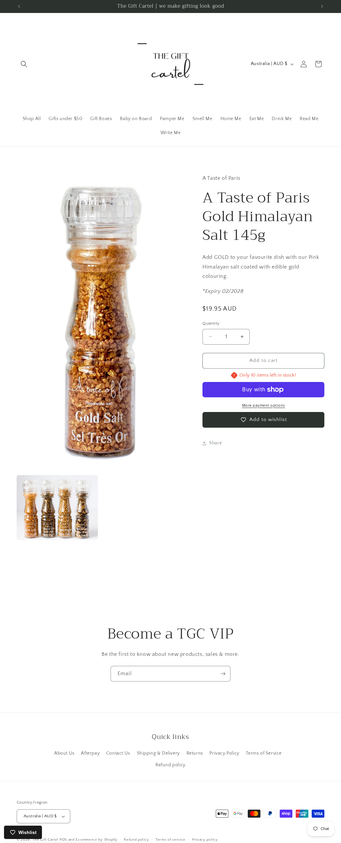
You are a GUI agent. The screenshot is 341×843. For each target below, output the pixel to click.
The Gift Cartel (46, 840)
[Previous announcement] (19, 6)
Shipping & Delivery (158, 753)
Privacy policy (205, 840)
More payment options (263, 405)
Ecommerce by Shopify (96, 840)
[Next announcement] (322, 6)
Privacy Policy (224, 753)
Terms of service (170, 840)
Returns (194, 753)
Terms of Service (264, 753)
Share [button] (215, 443)
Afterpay (90, 753)
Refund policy (170, 765)
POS (63, 840)
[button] (24, 64)
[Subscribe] (222, 674)
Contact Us (118, 753)
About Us (64, 753)
